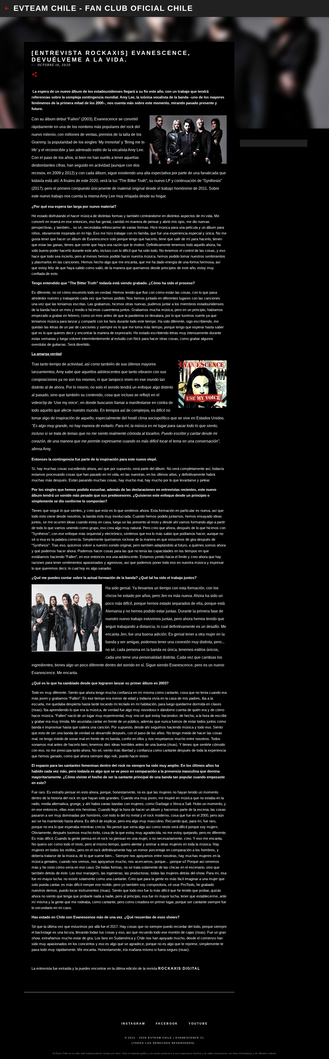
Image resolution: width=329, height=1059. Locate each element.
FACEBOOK (167, 1023)
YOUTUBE (198, 1023)
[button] (34, 74)
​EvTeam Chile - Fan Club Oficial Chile (103, 8)
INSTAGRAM (133, 1023)
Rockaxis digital (179, 968)
